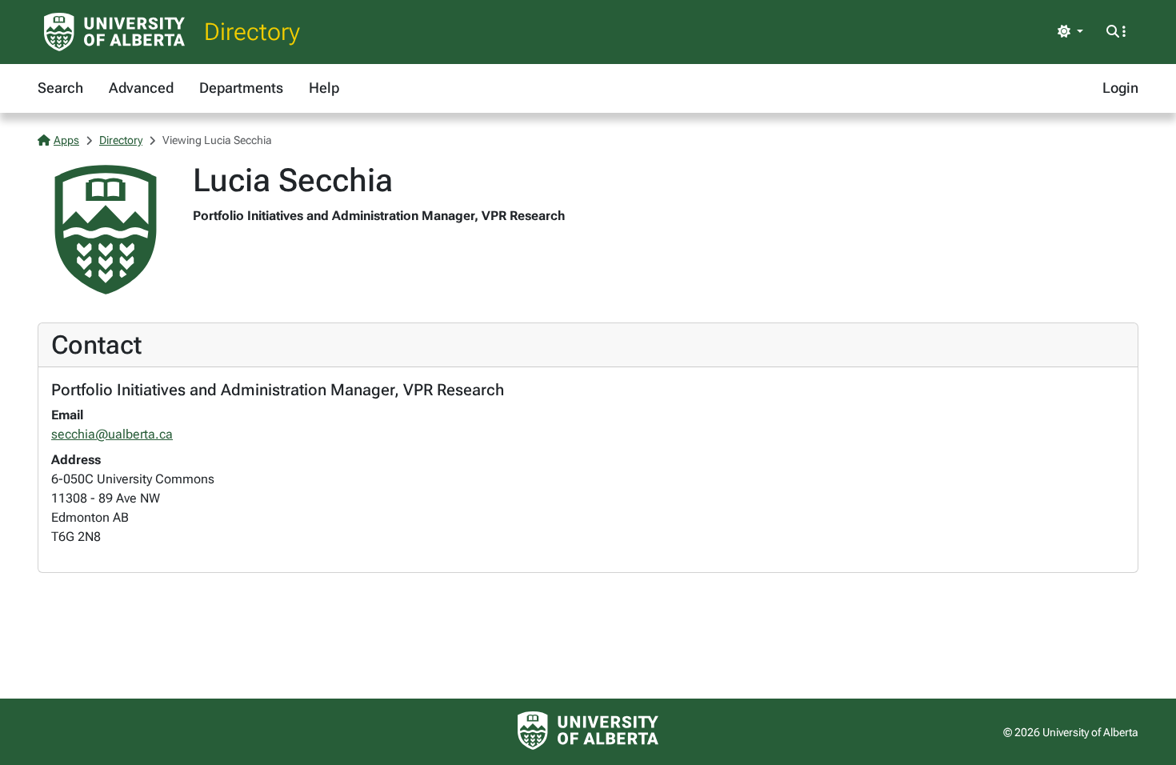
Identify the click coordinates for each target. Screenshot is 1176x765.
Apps (66, 140)
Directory (252, 32)
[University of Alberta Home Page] (114, 32)
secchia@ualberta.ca (112, 434)
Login (1120, 87)
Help (324, 87)
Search (60, 87)
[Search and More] (1116, 32)
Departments (241, 87)
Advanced (141, 87)
